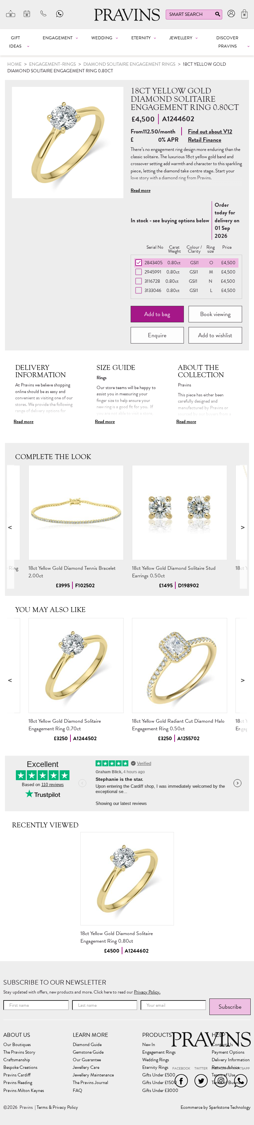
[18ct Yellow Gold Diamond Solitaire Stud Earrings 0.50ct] (179, 512)
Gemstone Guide (88, 1052)
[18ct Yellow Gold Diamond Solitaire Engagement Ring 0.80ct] (127, 878)
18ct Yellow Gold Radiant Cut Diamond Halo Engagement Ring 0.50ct (178, 725)
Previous (10, 527)
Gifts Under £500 (158, 1075)
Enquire (157, 335)
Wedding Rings (155, 1060)
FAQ (77, 1090)
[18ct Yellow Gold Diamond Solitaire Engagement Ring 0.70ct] (76, 665)
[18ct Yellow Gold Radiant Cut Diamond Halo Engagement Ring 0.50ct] (179, 665)
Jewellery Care (86, 1067)
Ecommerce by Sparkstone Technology (216, 1107)
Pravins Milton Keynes (23, 1090)
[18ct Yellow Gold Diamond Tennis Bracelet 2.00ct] (76, 512)
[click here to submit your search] (217, 16)
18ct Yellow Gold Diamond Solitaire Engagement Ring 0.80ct (116, 937)
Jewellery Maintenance (93, 1075)
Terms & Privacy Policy (57, 1107)
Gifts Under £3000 (160, 1090)
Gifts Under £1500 (159, 1082)
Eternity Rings (155, 1067)
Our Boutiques (17, 1044)
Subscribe (230, 1006)
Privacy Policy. (147, 992)
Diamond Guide (87, 1044)
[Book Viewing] (27, 13)
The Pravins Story (19, 1052)
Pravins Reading (17, 1082)
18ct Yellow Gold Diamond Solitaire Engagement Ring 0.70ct (64, 725)
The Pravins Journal (90, 1082)
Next (243, 527)
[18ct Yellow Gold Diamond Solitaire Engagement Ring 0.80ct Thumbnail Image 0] (67, 142)
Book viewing (215, 313)
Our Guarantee (87, 1060)
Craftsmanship (16, 1060)
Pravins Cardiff (16, 1075)
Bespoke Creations (20, 1067)
